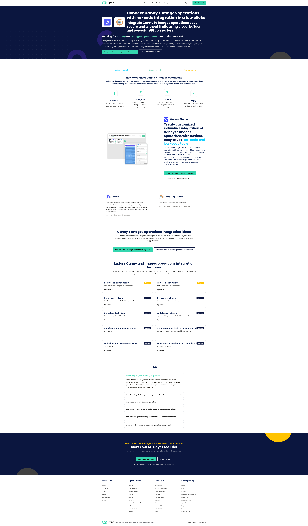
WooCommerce (133, 491)
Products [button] (132, 3)
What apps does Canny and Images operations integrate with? (149, 425)
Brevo (183, 488)
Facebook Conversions (188, 494)
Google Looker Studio (135, 503)
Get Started (199, 3)
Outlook (130, 506)
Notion (130, 485)
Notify (104, 485)
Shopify (183, 491)
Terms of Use (191, 522)
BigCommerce (132, 509)
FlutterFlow (184, 497)
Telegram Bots (159, 497)
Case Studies (156, 3)
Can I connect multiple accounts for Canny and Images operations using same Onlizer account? (151, 417)
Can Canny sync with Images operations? (141, 402)
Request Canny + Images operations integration (132, 250)
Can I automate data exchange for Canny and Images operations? (151, 409)
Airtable (130, 497)
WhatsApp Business (161, 488)
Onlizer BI (105, 488)
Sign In (186, 3)
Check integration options (150, 52)
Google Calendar (133, 488)
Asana (130, 512)
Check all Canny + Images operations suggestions (174, 250)
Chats (104, 491)
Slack (156, 503)
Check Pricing (165, 459)
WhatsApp (158, 485)
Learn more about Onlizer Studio (176, 179)
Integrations (106, 497)
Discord (157, 500)
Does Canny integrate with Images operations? (143, 376)
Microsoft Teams (160, 506)
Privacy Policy (201, 522)
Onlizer (104, 500)
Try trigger (107, 290)
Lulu (182, 509)
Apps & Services (144, 3)
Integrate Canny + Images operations (180, 173)
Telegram (158, 494)
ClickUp (130, 494)
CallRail (183, 485)
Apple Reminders (186, 503)
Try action (107, 305)
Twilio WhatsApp (160, 491)
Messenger (158, 509)
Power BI (131, 500)
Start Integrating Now (146, 459)
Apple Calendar (186, 500)
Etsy (182, 506)
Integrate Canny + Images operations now (119, 52)
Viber (156, 512)
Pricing (166, 3)
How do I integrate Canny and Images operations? (145, 395)
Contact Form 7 (186, 512)
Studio (104, 494)
